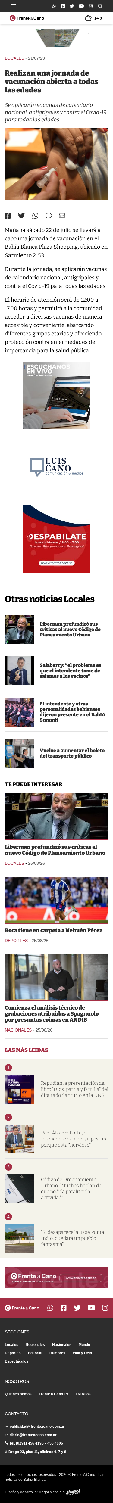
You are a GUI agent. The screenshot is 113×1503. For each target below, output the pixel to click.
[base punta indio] (19, 1238)
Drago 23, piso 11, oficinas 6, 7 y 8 (37, 1452)
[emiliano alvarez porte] (19, 1139)
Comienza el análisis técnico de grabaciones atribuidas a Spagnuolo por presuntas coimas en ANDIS (52, 1013)
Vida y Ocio (82, 1353)
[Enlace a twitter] (72, 6)
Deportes (16, 940)
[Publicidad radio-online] (56, 395)
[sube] (19, 753)
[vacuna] (56, 164)
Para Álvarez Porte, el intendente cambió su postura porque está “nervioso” (74, 1139)
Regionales (35, 1345)
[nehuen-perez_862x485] (56, 900)
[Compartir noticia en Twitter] (21, 216)
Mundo (84, 1345)
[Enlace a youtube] (81, 6)
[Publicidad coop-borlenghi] (56, 39)
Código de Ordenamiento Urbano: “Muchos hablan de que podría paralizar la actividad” (71, 1188)
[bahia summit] (19, 712)
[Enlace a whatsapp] (54, 6)
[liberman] (19, 629)
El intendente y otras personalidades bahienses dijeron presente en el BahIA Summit (72, 712)
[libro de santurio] (19, 1089)
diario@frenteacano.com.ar (33, 1435)
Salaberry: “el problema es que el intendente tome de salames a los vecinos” (70, 670)
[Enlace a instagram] (91, 6)
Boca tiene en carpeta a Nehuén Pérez (53, 930)
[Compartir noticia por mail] (62, 215)
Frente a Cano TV (53, 1394)
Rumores (57, 1353)
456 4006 (55, 1443)
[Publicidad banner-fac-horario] (56, 1277)
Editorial (35, 1353)
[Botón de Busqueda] (100, 6)
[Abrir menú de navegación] (13, 6)
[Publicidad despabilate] (56, 539)
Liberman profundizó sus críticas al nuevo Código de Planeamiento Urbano (70, 629)
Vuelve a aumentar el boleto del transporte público (72, 753)
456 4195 (36, 1443)
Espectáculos (16, 1361)
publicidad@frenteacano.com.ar (37, 1426)
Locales (14, 58)
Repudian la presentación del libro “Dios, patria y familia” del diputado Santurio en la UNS (74, 1089)
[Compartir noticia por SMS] (49, 216)
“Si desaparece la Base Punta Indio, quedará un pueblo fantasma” (72, 1238)
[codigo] (19, 1188)
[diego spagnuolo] (56, 977)
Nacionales (18, 1030)
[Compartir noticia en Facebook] (8, 216)
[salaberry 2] (19, 670)
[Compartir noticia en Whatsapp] (35, 216)
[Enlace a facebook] (63, 6)
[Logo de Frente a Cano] (27, 18)
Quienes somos (18, 1394)
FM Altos (83, 1394)
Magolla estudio (52, 1492)
